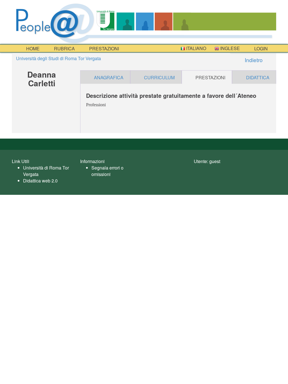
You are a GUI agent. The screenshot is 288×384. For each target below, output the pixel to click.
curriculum (159, 77)
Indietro (253, 60)
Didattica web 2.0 (40, 180)
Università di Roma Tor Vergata (46, 170)
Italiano (195, 48)
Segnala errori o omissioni (107, 170)
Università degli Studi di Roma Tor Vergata (58, 58)
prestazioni (103, 48)
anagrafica (108, 77)
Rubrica (64, 48)
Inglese (229, 48)
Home (32, 48)
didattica (257, 77)
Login (260, 48)
